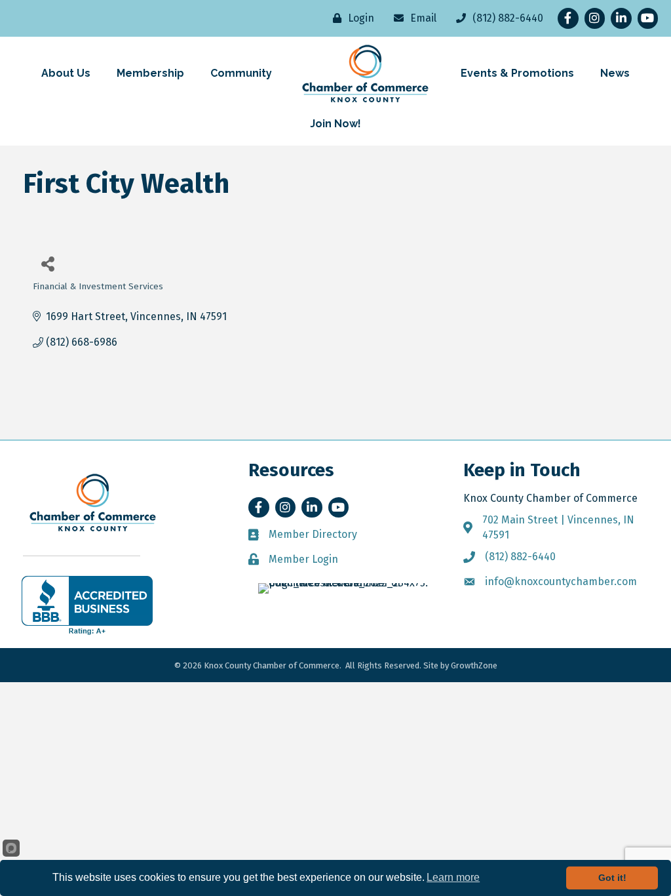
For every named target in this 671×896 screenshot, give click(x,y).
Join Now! (335, 123)
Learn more (453, 877)
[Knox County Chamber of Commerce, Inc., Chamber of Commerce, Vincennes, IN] (87, 605)
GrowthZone (474, 665)
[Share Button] (47, 263)
